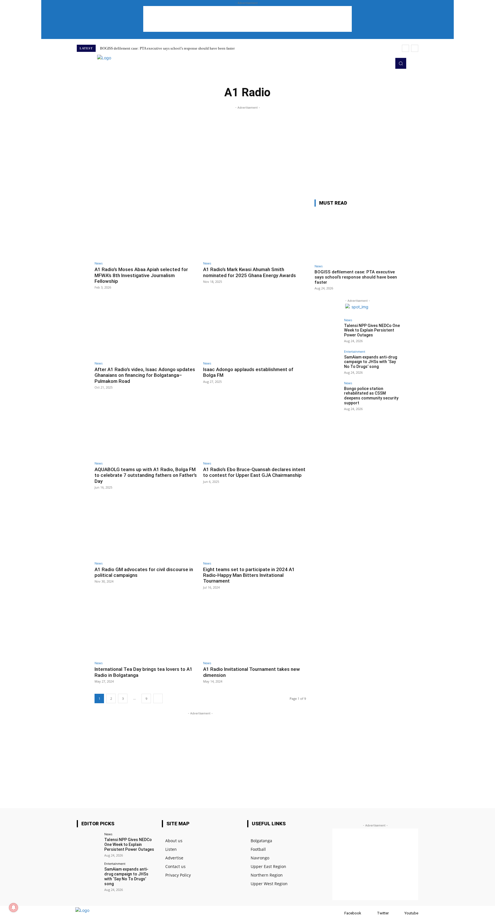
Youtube (411, 913)
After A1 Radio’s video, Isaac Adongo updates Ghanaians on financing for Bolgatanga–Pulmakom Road (145, 375)
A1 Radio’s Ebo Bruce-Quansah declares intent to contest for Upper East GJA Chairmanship (254, 472)
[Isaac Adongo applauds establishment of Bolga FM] (254, 328)
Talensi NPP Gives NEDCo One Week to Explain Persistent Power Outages (372, 330)
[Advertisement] (247, 19)
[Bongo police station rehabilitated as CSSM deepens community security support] (327, 394)
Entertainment (354, 351)
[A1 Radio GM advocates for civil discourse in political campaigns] (146, 528)
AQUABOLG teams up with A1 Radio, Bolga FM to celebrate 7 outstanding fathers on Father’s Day (146, 475)
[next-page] (158, 698)
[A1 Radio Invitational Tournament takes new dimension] (254, 628)
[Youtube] (386, 63)
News (99, 263)
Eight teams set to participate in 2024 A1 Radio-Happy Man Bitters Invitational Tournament (249, 575)
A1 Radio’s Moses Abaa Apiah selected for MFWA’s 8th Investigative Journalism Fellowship (141, 275)
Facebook (352, 913)
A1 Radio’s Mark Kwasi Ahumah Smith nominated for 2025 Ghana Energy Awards (249, 272)
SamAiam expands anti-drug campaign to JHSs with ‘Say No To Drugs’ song (370, 362)
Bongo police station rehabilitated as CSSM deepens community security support (371, 395)
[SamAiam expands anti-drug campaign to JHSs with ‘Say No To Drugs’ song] (327, 363)
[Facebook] (339, 913)
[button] (400, 63)
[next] (414, 48)
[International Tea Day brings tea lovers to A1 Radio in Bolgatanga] (146, 628)
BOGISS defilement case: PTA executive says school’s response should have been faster (167, 48)
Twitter (383, 913)
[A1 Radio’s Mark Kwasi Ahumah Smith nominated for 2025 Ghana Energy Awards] (254, 228)
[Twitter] (378, 63)
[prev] (405, 48)
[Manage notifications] (13, 907)
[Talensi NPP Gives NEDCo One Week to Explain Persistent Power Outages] (327, 331)
